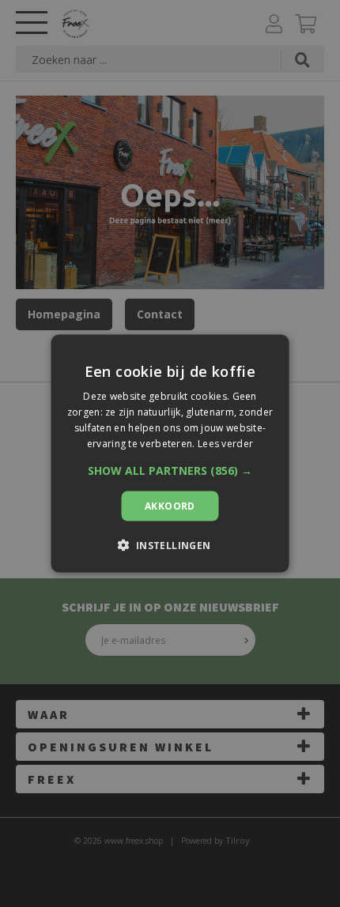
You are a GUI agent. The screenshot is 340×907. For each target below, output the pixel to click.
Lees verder (225, 443)
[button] (170, 470)
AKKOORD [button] (170, 505)
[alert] (170, 453)
